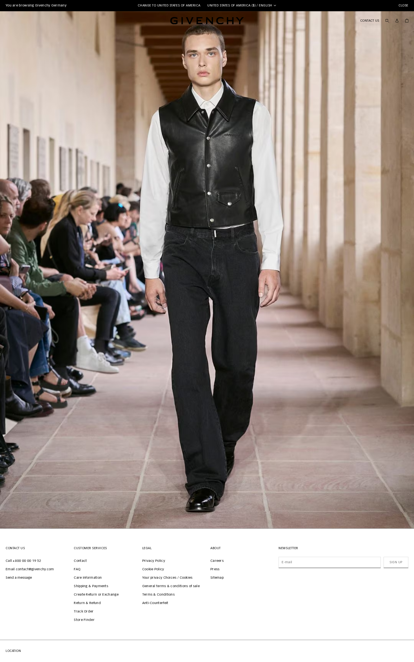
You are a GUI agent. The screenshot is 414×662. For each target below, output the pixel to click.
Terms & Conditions (158, 594)
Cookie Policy (153, 569)
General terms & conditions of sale (171, 586)
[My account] (397, 21)
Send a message (19, 578)
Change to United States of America (169, 5)
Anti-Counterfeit (155, 603)
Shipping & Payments (91, 586)
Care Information (88, 578)
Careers (217, 561)
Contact (80, 561)
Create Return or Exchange (96, 594)
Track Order (84, 611)
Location (13, 650)
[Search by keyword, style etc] (387, 20)
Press (215, 569)
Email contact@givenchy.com (30, 569)
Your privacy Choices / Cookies (167, 578)
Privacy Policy (153, 561)
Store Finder (84, 620)
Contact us (370, 20)
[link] (407, 20)
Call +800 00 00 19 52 (23, 561)
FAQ (77, 569)
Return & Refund (87, 603)
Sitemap (217, 578)
